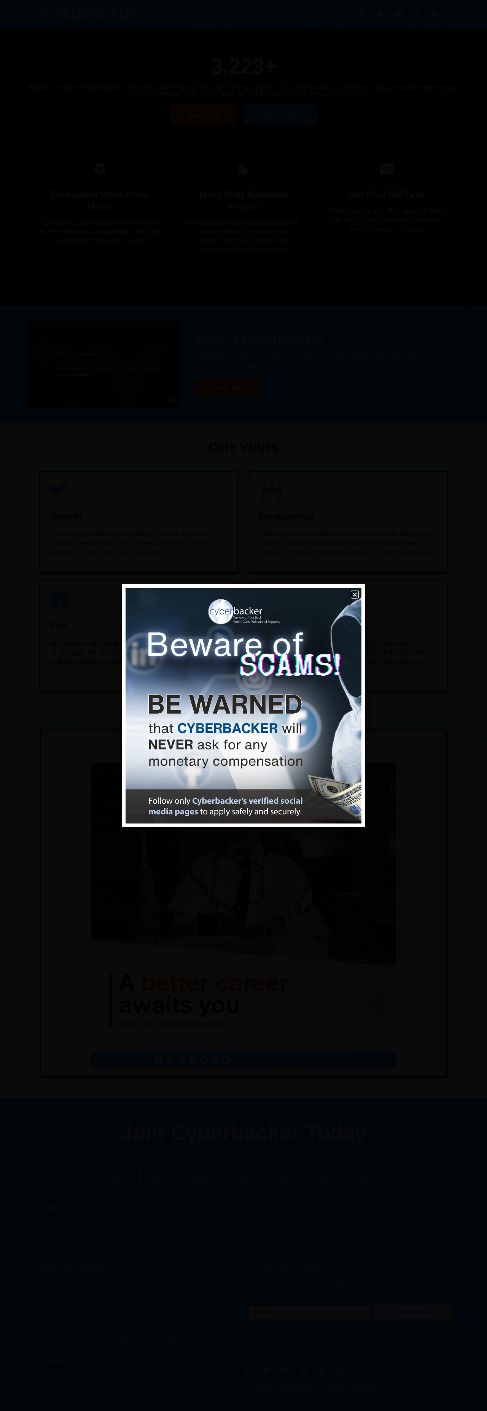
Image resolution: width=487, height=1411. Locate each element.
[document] (243, 705)
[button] (355, 594)
